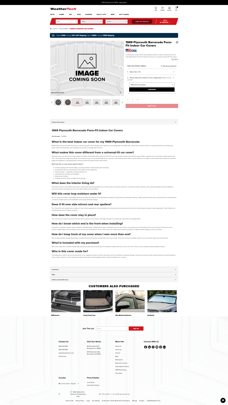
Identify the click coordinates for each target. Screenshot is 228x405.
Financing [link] (118, 350)
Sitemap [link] (134, 401)
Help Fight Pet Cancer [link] (122, 366)
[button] (162, 9)
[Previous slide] (51, 102)
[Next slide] (122, 102)
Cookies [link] (141, 401)
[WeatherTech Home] (63, 9)
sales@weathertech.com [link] (66, 353)
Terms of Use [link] (70, 401)
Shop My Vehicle (142, 22)
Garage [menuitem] (88, 14)
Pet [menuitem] (70, 14)
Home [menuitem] (61, 14)
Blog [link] (116, 356)
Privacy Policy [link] (80, 401)
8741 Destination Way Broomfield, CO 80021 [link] (94, 353)
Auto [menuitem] (52, 14)
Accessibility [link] (96, 401)
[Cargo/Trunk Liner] (98, 301)
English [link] (73, 384)
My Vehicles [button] (164, 22)
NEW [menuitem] (113, 14)
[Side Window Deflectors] (130, 301)
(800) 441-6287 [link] (63, 346)
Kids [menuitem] (79, 14)
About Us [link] (118, 346)
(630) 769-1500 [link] (63, 350)
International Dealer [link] (93, 385)
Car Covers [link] (63, 29)
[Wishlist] (177, 42)
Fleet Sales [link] (118, 373)
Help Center (62, 356)
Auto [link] (55, 29)
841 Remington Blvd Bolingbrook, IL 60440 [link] (94, 347)
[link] (51, 28)
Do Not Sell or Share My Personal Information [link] (116, 401)
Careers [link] (117, 353)
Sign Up (136, 328)
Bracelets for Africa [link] (121, 363)
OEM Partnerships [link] (120, 370)
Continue (152, 89)
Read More (174, 59)
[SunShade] (162, 301)
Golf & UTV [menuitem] (101, 14)
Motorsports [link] (119, 360)
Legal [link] (88, 401)
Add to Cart (152, 106)
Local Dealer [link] (91, 382)
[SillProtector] (66, 301)
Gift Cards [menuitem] (124, 14)
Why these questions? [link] (169, 66)
